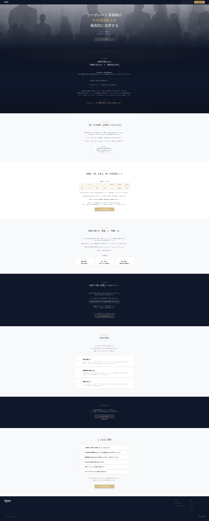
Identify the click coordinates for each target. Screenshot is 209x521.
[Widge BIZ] (6, 2)
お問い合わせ (192, 510)
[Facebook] (204, 517)
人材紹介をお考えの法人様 (186, 2)
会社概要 (191, 508)
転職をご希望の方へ (178, 503)
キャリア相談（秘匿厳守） (104, 39)
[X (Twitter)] (199, 517)
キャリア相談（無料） (199, 2)
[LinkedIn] (201, 517)
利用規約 (191, 505)
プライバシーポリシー (193, 503)
